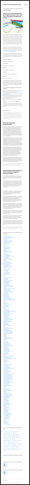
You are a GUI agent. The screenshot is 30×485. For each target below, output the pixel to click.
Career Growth (6, 271)
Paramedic (5, 386)
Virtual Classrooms (6, 421)
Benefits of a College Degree (8, 263)
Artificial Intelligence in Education (9, 256)
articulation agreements (7, 255)
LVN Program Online (7, 349)
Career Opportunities (7, 272)
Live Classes (5, 339)
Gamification (6, 316)
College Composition (15, 116)
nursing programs (11, 446)
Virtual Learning (6, 423)
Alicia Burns (5, 112)
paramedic (16, 446)
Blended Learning (6, 266)
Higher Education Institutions (8, 325)
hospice (20, 440)
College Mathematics (7, 281)
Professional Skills (6, 397)
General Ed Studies (6, 317)
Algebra (12, 115)
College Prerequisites (7, 282)
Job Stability (5, 336)
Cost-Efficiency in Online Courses (9, 291)
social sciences (5, 118)
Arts (18, 115)
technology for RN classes (15, 165)
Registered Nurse (6, 401)
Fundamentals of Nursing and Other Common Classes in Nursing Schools (12, 172)
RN (10, 449)
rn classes (10, 165)
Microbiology (6, 164)
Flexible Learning (6, 314)
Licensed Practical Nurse (7, 338)
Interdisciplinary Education (8, 333)
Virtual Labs (5, 422)
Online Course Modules (7, 369)
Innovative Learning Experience (8, 328)
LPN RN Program (6, 348)
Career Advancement (7, 269)
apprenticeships (6, 254)
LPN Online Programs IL (7, 344)
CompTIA (5, 287)
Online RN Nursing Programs (8, 382)
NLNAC (20, 443)
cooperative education (7, 289)
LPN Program (6, 346)
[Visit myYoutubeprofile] (4, 466)
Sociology (4, 451)
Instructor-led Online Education (8, 332)
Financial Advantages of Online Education (10, 311)
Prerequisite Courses (7, 393)
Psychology (14, 164)
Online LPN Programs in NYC (8, 378)
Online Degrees (6, 372)
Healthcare (16, 440)
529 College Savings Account (8, 236)
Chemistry (11, 116)
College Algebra (6, 278)
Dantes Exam (18, 437)
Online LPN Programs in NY (8, 377)
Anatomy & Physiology (15, 115)
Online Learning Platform (7, 375)
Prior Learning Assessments (8, 395)
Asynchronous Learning (7, 258)
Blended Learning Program (14, 113)
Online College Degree (7, 367)
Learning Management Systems (8, 337)
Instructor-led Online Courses (8, 331)
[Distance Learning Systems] (13, 457)
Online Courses (6, 370)
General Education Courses (8, 318)
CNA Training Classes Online (8, 277)
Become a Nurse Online (7, 262)
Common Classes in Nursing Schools (18, 226)
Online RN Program (6, 383)
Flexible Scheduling (7, 315)
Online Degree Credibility (7, 371)
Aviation (5, 260)
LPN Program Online (7, 347)
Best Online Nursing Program (8, 265)
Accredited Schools (5, 113)
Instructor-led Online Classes (8, 330)
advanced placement (6, 431)
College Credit (6, 279)
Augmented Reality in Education (8, 259)
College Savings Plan (7, 284)
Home (4, 478)
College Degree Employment (8, 280)
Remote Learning (6, 402)
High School (5, 322)
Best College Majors (7, 264)
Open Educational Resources (8, 385)
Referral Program (6, 400)
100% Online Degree (14, 112)
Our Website (5, 480)
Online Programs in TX (7, 380)
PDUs (4, 387)
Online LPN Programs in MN (8, 376)
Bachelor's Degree (6, 261)
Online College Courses (7, 366)
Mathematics (5, 443)
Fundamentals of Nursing (6, 227)
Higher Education (6, 324)
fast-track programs (7, 310)
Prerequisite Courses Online (8, 394)
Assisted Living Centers (6, 434)
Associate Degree (6, 257)
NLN (17, 443)
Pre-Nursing (5, 392)
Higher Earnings (6, 323)
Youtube (6, 466)
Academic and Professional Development (10, 237)
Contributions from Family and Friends (9, 288)
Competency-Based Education (8, 286)
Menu (25, 4)
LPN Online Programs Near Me (8, 345)
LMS (4, 340)
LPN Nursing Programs (7, 343)
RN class (17, 164)
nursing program (5, 446)
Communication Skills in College (9, 285)
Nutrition (9, 164)
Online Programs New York (8, 381)
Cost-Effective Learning (7, 290)
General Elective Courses (7, 320)
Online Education (6, 373)
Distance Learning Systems (7, 440)
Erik (4, 163)
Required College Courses (7, 403)
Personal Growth (6, 388)
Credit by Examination (12, 437)
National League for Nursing (12, 443)
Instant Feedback (6, 329)
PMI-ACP (5, 391)
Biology (7, 116)
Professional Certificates (7, 396)
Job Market (5, 335)
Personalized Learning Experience (9, 390)
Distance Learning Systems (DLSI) (12, 4)
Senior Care (17, 449)
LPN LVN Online (6, 342)
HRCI (4, 326)
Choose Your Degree (19, 113)
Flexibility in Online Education (8, 313)
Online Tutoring (6, 384)
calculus (9, 116)
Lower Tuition (6, 341)
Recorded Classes (8, 115)
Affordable (9, 113)
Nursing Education (12, 163)
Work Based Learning (7, 424)
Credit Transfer (6, 293)
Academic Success (6, 238)
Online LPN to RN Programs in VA (8, 379)
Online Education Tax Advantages (9, 374)
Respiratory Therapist (7, 404)
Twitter (6, 463)
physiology (11, 164)
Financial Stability (6, 312)
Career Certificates (6, 270)
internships (5, 334)
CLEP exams (17, 434)
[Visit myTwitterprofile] (4, 463)
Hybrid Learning (6, 327)
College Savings (6, 283)
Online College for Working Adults (9, 368)
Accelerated (19, 112)
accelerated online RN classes (18, 163)
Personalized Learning (7, 389)
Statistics (8, 118)
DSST (13, 440)
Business (5, 268)
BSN (11, 434)
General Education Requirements (8, 319)
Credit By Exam (6, 292)
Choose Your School (7, 274)
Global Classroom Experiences (8, 321)
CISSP (4, 275)
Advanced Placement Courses (14, 431)
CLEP (13, 434)
